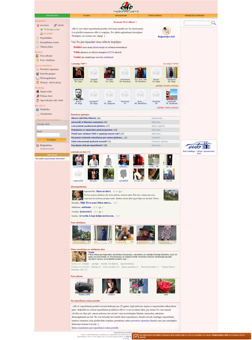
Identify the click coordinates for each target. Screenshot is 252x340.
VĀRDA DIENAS (155, 16)
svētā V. (111, 294)
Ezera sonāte (109, 267)
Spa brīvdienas (127, 264)
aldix (109, 101)
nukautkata (125, 79)
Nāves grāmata (128, 267)
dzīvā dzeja (99, 47)
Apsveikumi (51, 100)
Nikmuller (93, 181)
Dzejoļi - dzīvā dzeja (50, 82)
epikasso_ (123, 167)
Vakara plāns (46, 46)
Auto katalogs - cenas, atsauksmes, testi (199, 152)
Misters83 (93, 167)
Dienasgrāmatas (48, 78)
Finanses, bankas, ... (161, 141)
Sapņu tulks (46, 91)
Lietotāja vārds (43, 124)
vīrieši (60, 25)
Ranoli (156, 79)
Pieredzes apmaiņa (49, 69)
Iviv (167, 181)
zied (166, 294)
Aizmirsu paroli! (47, 149)
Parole (39, 131)
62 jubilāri (48, 33)
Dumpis (85, 264)
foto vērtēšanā (106, 57)
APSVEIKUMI (121, 16)
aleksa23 (137, 167)
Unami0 (94, 79)
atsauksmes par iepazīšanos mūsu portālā (98, 327)
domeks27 (93, 101)
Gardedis (156, 101)
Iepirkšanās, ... (158, 118)
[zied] (166, 286)
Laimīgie (95, 264)
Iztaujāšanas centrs (49, 42)
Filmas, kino (46, 95)
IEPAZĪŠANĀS (52, 16)
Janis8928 (123, 181)
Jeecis (78, 101)
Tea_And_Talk (140, 79)
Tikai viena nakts (148, 267)
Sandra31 (172, 79)
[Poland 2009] (84, 286)
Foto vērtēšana (47, 60)
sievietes (44, 25)
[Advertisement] (52, 217)
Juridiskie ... (157, 137)
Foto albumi (46, 55)
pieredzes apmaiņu (140, 320)
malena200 (78, 181)
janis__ (141, 101)
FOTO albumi (114, 52)
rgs (167, 167)
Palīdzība (45, 109)
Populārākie (46, 37)
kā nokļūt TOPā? (171, 64)
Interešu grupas (47, 73)
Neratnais (125, 101)
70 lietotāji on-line (52, 29)
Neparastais (108, 181)
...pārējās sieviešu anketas (166, 86)
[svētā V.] (111, 286)
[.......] (139, 286)
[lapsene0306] (77, 195)
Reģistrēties (46, 145)
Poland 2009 (84, 294)
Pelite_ (152, 167)
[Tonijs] (79, 256)
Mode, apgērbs (158, 126)
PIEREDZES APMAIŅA (194, 16)
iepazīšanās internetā (54, 158)
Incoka (137, 181)
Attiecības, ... (157, 122)
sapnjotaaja (78, 79)
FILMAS (86, 16)
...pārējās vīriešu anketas (167, 107)
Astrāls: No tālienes (109, 264)
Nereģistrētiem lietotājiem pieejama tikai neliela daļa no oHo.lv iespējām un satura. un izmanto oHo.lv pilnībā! (192, 336)
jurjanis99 (172, 101)
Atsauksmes (46, 113)
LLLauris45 (78, 167)
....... (139, 294)
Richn (106, 167)
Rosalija (109, 79)
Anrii (152, 181)
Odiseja (94, 267)
